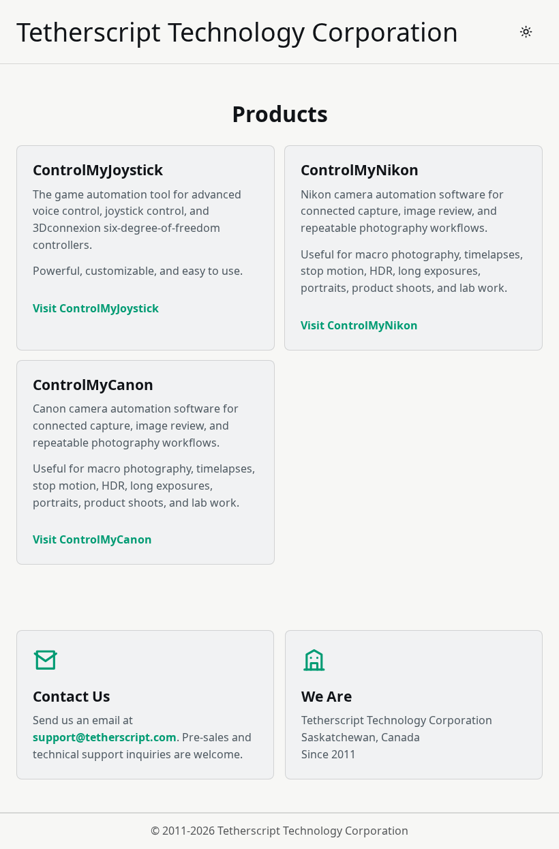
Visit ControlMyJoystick (96, 308)
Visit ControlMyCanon (92, 539)
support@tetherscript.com (105, 737)
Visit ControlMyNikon (359, 325)
